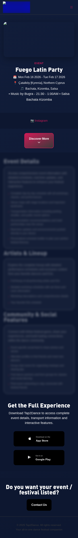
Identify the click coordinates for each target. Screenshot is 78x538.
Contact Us (39, 504)
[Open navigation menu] (71, 7)
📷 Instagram (39, 120)
